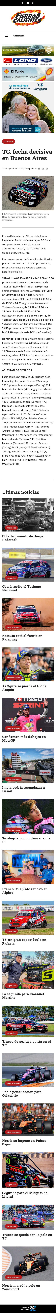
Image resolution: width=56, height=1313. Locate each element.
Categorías (18, 35)
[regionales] (28, 934)
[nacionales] (28, 530)
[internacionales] (28, 630)
